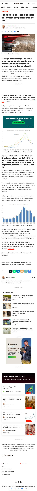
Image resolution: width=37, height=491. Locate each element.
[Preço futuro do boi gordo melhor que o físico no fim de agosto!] (7, 314)
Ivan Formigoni (12, 26)
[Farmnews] (18, 3)
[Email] (22, 271)
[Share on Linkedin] (18, 271)
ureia (29, 264)
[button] (3, 3)
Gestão (14, 325)
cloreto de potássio (14, 262)
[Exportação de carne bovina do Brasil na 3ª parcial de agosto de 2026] (30, 429)
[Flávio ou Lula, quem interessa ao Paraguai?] (30, 389)
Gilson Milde (9, 391)
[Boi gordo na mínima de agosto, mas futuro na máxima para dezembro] (30, 416)
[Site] (30, 278)
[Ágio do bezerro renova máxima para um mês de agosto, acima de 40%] (7, 298)
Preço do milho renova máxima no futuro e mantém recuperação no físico (12, 399)
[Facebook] (32, 278)
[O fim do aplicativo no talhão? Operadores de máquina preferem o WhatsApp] (7, 322)
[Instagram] (18, 482)
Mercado (4, 11)
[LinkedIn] (34, 278)
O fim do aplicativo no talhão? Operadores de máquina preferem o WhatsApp (22, 321)
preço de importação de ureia (20, 264)
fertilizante (5, 264)
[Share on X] (8, 31)
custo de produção (26, 262)
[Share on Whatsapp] (14, 271)
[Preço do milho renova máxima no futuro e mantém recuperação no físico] (30, 402)
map (9, 264)
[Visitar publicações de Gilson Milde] (4, 391)
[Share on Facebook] (5, 31)
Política (28, 393)
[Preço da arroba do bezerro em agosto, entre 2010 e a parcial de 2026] (7, 306)
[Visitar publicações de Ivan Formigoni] (3, 27)
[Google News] (16, 482)
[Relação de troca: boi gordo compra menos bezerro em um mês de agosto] (7, 331)
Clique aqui (11, 249)
